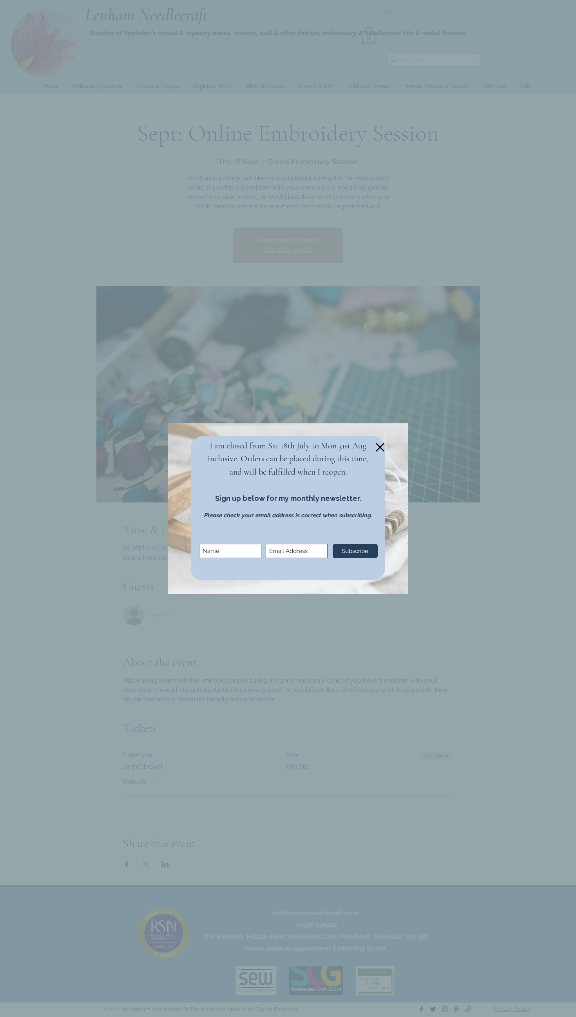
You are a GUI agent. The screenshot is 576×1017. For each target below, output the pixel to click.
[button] (380, 447)
